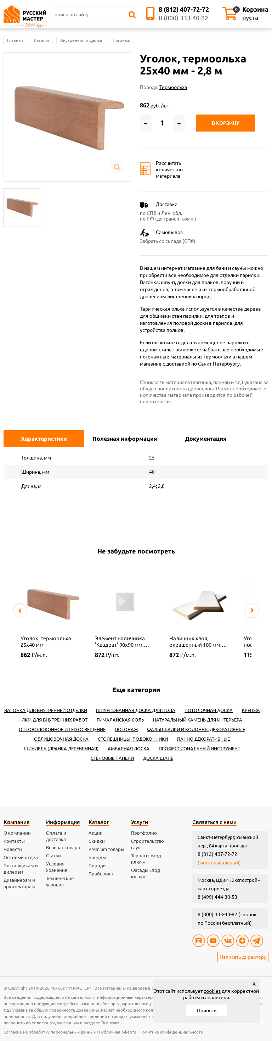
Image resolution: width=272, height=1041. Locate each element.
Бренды (97, 857)
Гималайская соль (120, 719)
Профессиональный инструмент (199, 748)
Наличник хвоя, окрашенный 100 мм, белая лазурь (195, 641)
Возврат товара (63, 847)
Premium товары (106, 849)
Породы (98, 865)
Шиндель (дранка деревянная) (61, 748)
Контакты (14, 841)
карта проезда (231, 845)
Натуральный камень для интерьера (197, 719)
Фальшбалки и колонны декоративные (196, 729)
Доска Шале (158, 758)
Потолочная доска (209, 710)
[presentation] (20, 610)
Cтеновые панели (112, 758)
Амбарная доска (128, 748)
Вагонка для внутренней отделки (45, 710)
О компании (17, 832)
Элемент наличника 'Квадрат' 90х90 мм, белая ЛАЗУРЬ (120, 641)
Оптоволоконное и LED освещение (62, 729)
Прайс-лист (101, 873)
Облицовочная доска (61, 738)
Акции (96, 832)
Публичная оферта (117, 1032)
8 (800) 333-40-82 (183, 17)
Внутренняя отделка (81, 40)
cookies (212, 991)
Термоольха (173, 87)
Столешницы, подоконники (133, 738)
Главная (15, 40)
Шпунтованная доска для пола (135, 710)
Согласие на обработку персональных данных (50, 1032)
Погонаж (121, 40)
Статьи (53, 855)
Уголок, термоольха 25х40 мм (46, 641)
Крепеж (251, 710)
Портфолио (144, 832)
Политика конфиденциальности (171, 1032)
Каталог (42, 40)
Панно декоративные (203, 738)
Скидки (97, 841)
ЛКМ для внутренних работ (54, 719)
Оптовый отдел (21, 857)
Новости (13, 849)
